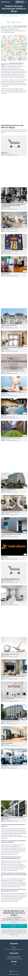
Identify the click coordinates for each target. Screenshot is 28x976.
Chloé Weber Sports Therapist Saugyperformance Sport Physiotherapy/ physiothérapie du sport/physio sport (13, 205)
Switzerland (4, 15)
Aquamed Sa (4, 152)
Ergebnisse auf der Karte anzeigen (14, 47)
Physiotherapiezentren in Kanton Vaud (17, 15)
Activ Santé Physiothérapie (7, 698)
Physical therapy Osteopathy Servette (10, 721)
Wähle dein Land (14, 971)
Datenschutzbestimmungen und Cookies (14, 958)
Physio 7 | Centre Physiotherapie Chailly (10, 512)
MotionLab (3, 415)
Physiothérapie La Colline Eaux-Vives (10, 654)
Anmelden (14, 948)
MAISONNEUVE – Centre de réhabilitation (11, 765)
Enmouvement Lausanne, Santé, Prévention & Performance (12, 348)
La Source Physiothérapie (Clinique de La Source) (12, 371)
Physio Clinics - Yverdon (7, 602)
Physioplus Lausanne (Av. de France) (9, 251)
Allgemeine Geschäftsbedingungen (14, 956)
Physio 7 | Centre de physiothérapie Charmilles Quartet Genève (12, 818)
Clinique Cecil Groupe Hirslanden (9, 325)
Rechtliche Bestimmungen (14, 957)
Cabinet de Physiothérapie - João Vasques (11, 534)
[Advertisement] (14, 109)
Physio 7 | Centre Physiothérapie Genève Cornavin (12, 676)
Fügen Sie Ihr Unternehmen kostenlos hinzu (14, 949)
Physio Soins (4, 393)
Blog (14, 950)
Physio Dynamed (5, 273)
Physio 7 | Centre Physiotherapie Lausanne (11, 437)
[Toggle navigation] (25, 2)
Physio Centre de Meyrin (7, 743)
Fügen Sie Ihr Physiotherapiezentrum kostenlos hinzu (14, 926)
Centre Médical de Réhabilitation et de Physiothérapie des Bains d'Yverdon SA (10, 579)
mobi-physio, (4, 556)
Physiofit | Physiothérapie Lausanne (9, 228)
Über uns (14, 946)
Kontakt (14, 964)
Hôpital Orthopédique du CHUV (8, 489)
